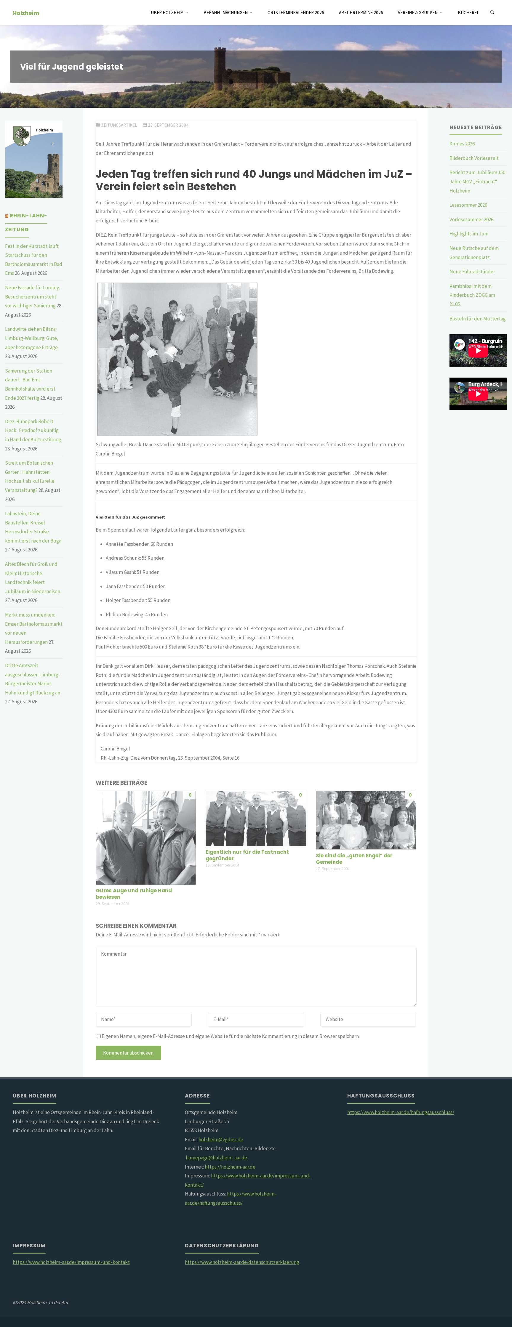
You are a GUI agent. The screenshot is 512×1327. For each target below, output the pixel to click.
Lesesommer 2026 (468, 205)
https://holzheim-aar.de (230, 1167)
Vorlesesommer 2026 (471, 219)
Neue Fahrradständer (472, 271)
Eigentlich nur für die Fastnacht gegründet (247, 855)
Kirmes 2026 (462, 143)
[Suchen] (492, 12)
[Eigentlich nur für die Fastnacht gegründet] (256, 818)
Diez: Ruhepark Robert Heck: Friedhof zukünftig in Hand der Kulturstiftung (33, 430)
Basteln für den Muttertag (477, 318)
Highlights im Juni (468, 233)
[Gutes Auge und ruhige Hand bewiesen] (146, 837)
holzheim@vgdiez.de (221, 1139)
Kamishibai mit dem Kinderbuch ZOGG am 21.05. (472, 295)
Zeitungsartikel (119, 125)
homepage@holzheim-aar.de (216, 1157)
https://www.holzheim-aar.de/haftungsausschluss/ (400, 1112)
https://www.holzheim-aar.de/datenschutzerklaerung (242, 1262)
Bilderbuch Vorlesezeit (474, 158)
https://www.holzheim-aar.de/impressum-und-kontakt (71, 1262)
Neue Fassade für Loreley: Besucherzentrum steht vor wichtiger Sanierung (32, 296)
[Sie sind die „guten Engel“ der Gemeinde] (366, 819)
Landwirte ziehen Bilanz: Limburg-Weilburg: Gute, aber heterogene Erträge (31, 338)
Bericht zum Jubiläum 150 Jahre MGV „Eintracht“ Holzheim (477, 181)
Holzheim (26, 13)
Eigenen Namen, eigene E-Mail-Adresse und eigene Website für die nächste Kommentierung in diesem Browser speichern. (231, 1036)
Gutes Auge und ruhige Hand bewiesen (134, 894)
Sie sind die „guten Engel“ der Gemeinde (354, 859)
